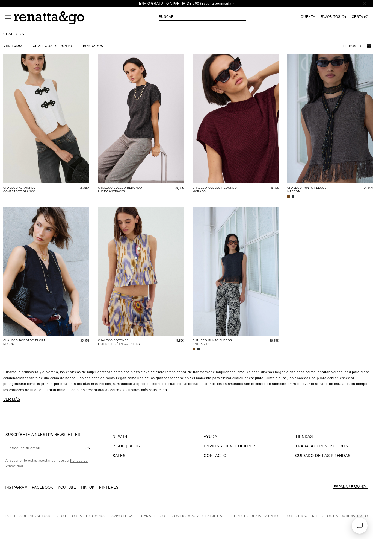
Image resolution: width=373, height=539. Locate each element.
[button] (202, 16)
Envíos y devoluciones (230, 446)
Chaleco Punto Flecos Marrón (307, 189)
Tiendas (304, 436)
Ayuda (210, 436)
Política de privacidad (27, 516)
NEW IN (120, 436)
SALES (119, 455)
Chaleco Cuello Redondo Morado (215, 189)
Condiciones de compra (81, 516)
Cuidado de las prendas (322, 455)
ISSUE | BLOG (126, 446)
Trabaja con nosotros (321, 446)
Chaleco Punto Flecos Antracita (212, 342)
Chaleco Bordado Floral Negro (25, 342)
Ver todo (12, 46)
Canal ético (153, 516)
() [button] (333, 17)
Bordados (93, 46)
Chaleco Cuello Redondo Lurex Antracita (120, 189)
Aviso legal (123, 516)
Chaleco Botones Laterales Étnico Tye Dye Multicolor (120, 342)
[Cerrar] (365, 3)
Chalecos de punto (52, 46)
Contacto (215, 455)
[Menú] (8, 17)
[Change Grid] (369, 46)
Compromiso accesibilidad (198, 516)
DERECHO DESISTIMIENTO (254, 516)
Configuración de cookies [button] (311, 516)
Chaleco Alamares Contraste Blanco (19, 189)
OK (87, 448)
